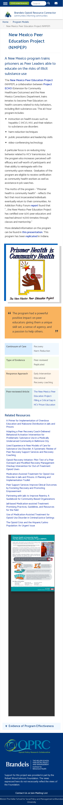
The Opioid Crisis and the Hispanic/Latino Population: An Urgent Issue (27, 524)
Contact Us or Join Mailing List (31, 793)
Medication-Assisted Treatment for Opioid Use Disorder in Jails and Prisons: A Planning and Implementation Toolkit (30, 477)
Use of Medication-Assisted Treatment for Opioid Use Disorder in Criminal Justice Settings (30, 516)
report (34, 205)
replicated (31, 236)
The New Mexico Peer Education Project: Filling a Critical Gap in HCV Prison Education (45, 398)
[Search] (49, 3)
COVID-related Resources (19, 3)
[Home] (6, 14)
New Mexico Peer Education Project (31, 80)
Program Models (21, 22)
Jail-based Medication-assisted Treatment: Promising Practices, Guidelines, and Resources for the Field (30, 507)
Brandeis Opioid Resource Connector (35, 13)
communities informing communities (30, 16)
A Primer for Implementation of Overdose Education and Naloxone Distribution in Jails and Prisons (30, 424)
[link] (31, 726)
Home (5, 22)
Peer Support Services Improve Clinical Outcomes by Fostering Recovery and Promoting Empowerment (31, 488)
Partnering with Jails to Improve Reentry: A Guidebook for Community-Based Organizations (30, 497)
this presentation (32, 232)
